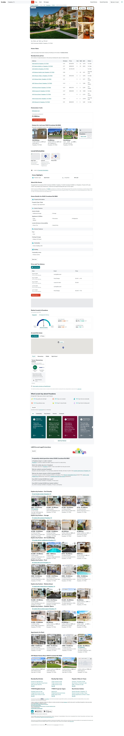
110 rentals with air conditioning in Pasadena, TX (43, 540)
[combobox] (20, 2)
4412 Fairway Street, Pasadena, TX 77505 (41, 79)
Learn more (79, 388)
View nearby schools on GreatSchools (41, 386)
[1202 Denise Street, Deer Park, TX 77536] (69, 662)
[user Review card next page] (93, 427)
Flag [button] (43, 435)
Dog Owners (47, 413)
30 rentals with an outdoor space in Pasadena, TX (44, 608)
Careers (53, 716)
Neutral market (44, 327)
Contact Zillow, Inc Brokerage (36, 708)
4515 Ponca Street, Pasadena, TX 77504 (41, 94)
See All (34, 407)
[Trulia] (32, 711)
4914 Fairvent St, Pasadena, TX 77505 (41, 102)
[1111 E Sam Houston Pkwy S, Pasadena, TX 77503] (54, 547)
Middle (47, 356)
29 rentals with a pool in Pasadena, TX (41, 562)
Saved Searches (104, 2)
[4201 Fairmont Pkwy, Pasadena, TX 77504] (38, 639)
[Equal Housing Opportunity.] (46, 724)
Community (39, 413)
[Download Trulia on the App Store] (38, 711)
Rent (40, 2)
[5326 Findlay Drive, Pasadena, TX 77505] (54, 662)
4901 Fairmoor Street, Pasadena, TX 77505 (42, 83)
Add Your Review (62, 440)
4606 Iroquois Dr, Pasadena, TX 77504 (41, 91)
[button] (32, 2)
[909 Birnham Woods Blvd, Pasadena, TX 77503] (38, 616)
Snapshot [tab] (34, 315)
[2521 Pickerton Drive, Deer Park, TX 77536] (38, 662)
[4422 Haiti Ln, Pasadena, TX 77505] (39, 134)
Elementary (40, 356)
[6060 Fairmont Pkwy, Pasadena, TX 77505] (69, 501)
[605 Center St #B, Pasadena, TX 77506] (84, 616)
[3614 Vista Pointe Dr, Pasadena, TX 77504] (69, 525)
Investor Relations (62, 716)
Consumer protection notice (50, 706)
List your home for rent (39, 119)
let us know (72, 721)
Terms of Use (68, 716)
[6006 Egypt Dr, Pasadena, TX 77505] (85, 662)
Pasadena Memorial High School (57, 476)
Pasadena (48, 5)
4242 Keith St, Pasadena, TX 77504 (40, 69)
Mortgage (46, 2)
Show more (35, 295)
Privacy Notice (83, 716)
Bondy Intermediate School (70, 474)
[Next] (91, 137)
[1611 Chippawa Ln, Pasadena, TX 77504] (55, 134)
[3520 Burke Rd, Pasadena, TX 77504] (69, 593)
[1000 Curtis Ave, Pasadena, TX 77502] (84, 569)
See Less (35, 259)
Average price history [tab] (44, 314)
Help (79, 716)
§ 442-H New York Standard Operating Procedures (39, 704)
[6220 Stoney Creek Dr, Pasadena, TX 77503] (69, 616)
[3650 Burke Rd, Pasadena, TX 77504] (38, 501)
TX (44, 5)
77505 (53, 5)
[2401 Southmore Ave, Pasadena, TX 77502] (69, 547)
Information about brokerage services (39, 706)
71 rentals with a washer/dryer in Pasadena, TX (43, 586)
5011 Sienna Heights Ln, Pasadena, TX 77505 (42, 66)
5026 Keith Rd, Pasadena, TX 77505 (40, 63)
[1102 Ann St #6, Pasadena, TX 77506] (84, 547)
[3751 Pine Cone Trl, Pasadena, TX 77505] (70, 134)
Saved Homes (93, 2)
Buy (36, 2)
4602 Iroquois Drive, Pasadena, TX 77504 (41, 98)
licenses (65, 702)
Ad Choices (88, 716)
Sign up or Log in (115, 2)
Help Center (56, 724)
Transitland (47, 698)
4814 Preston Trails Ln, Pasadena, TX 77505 (42, 75)
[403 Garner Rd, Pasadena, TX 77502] (54, 501)
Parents (55, 413)
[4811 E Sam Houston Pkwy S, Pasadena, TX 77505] (85, 639)
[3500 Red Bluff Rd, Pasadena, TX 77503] (38, 569)
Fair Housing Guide (47, 716)
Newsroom (56, 716)
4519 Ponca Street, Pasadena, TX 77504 (41, 87)
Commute (61, 413)
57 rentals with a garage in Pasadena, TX (42, 518)
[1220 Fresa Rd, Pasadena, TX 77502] (84, 593)
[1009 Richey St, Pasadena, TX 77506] (84, 501)
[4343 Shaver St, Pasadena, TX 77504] (69, 569)
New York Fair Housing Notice (36, 705)
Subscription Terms (74, 716)
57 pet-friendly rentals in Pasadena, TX (41, 494)
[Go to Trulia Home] (4, 2)
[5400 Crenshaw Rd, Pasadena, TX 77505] (54, 525)
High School (54, 356)
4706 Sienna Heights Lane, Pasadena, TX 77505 (43, 72)
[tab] (35, 267)
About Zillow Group (40, 716)
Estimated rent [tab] (36, 111)
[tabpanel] (62, 130)
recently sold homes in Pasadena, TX (82, 470)
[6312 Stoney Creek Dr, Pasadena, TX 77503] (84, 525)
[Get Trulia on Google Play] (47, 711)
